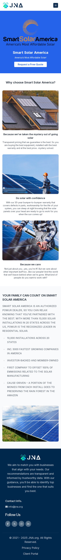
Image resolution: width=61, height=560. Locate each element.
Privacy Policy (30, 547)
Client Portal (30, 553)
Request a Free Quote (30, 64)
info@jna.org (15, 506)
